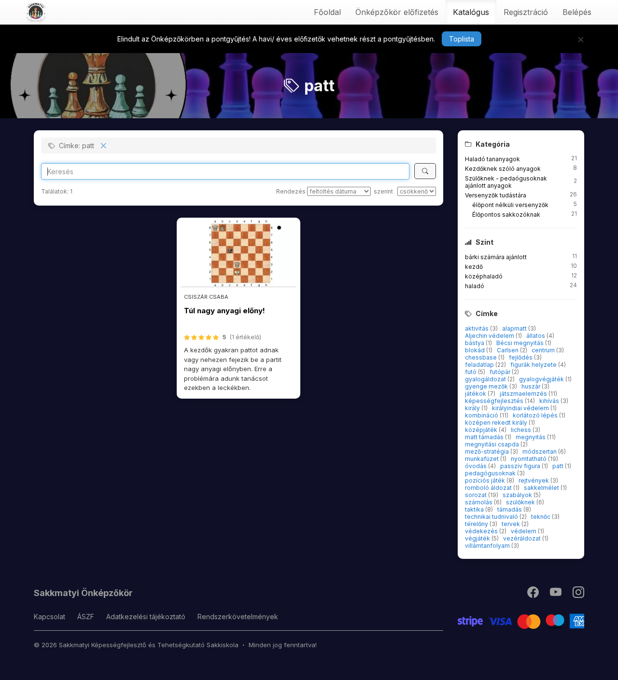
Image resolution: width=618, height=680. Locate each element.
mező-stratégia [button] (487, 451)
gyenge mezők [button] (487, 386)
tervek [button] (511, 523)
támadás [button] (510, 509)
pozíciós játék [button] (485, 480)
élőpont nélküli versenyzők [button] (510, 204)
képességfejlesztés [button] (495, 400)
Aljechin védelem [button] (490, 335)
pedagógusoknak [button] (491, 473)
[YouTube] (556, 594)
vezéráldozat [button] (522, 538)
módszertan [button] (540, 451)
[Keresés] (425, 171)
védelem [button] (524, 531)
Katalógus (471, 12)
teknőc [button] (541, 516)
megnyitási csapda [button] (492, 444)
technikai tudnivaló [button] (492, 516)
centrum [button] (544, 350)
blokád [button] (475, 350)
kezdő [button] (474, 266)
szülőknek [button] (521, 502)
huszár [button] (531, 386)
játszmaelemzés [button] (524, 393)
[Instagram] (578, 594)
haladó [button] (474, 286)
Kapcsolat (49, 616)
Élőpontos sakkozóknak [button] (506, 214)
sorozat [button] (476, 495)
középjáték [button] (482, 429)
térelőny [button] (477, 523)
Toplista (461, 39)
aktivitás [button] (477, 328)
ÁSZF (85, 616)
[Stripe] (521, 620)
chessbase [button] (481, 357)
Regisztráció (526, 12)
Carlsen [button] (508, 350)
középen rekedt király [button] (497, 422)
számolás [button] (479, 502)
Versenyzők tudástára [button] (495, 195)
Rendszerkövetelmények (237, 616)
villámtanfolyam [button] (488, 545)
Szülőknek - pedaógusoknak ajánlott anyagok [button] (506, 182)
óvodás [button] (476, 466)
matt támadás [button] (485, 437)
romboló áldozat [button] (489, 487)
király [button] (473, 408)
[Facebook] (533, 594)
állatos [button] (536, 335)
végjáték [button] (478, 538)
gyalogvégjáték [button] (542, 379)
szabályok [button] (518, 495)
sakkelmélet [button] (542, 487)
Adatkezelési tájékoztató (145, 616)
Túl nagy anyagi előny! (224, 310)
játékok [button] (476, 393)
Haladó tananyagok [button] (492, 159)
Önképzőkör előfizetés (396, 12)
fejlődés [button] (521, 357)
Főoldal (327, 12)
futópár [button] (501, 371)
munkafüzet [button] (482, 458)
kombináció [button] (482, 415)
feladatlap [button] (480, 364)
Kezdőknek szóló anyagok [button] (503, 168)
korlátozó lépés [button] (536, 415)
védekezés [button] (482, 531)
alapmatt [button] (515, 328)
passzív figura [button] (521, 466)
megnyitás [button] (531, 437)
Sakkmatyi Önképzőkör (83, 593)
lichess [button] (522, 429)
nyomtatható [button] (529, 458)
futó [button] (471, 371)
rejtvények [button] (534, 480)
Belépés (576, 12)
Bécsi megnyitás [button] (520, 343)
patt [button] (558, 466)
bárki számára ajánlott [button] (496, 257)
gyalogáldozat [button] (486, 379)
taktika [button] (475, 509)
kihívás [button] (550, 400)
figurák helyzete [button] (534, 364)
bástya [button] (475, 343)
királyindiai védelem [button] (521, 408)
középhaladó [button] (484, 276)
